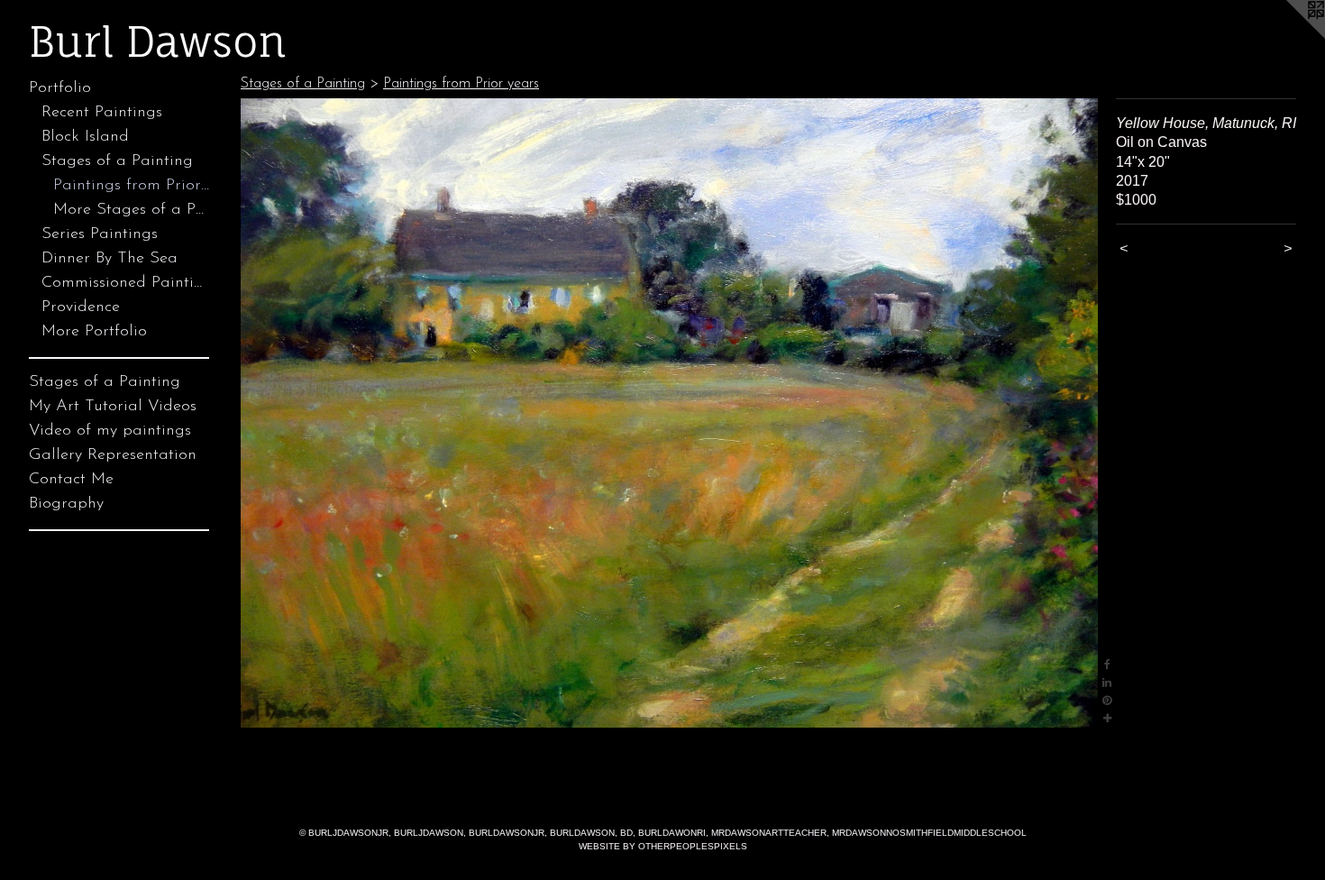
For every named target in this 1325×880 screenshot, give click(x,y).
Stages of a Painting (117, 161)
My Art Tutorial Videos (112, 407)
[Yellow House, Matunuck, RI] (669, 413)
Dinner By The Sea (109, 259)
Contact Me (71, 480)
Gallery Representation (112, 455)
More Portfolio (94, 332)
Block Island (85, 137)
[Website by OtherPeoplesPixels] (1289, 36)
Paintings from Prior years (131, 186)
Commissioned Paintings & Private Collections (125, 283)
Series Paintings (99, 234)
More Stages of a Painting (131, 210)
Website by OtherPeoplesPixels (663, 846)
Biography (66, 504)
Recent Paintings (101, 113)
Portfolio (60, 88)
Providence (80, 307)
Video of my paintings (110, 431)
